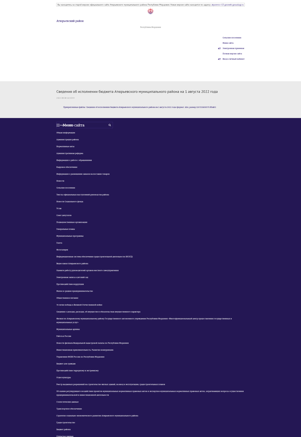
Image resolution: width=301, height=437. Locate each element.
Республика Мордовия (150, 27)
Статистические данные (67, 402)
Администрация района (67, 140)
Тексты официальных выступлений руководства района (82, 195)
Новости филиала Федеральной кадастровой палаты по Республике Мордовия (92, 343)
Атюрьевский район (70, 21)
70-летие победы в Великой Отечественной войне (79, 305)
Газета (59, 243)
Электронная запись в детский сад (72, 277)
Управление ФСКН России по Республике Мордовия (80, 357)
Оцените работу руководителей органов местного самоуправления (87, 270)
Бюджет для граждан (66, 364)
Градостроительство (65, 423)
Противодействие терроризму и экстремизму (77, 371)
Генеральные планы (65, 229)
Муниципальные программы (70, 236)
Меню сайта (228, 43)
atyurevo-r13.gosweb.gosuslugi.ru (227, 4)
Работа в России (63, 336)
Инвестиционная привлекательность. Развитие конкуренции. (85, 350)
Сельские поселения (232, 38)
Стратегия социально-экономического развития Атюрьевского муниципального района (97, 416)
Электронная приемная (233, 48)
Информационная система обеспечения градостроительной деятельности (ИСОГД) (94, 257)
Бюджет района (63, 429)
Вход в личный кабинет (234, 59)
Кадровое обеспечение (66, 167)
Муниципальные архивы (68, 329)
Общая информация (65, 133)
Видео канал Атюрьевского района (72, 263)
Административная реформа (69, 153)
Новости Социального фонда (69, 202)
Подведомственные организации (71, 222)
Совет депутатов (63, 215)
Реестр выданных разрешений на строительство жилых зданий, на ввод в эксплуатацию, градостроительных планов (110, 384)
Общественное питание (67, 298)
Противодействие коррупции (70, 284)
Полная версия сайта (232, 54)
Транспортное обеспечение (69, 409)
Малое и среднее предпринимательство (74, 291)
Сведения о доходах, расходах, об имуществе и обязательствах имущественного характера (98, 312)
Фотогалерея (62, 250)
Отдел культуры (63, 377)
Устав (58, 208)
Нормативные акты (65, 146)
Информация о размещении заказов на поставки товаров (83, 174)
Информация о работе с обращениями (74, 160)
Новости (60, 181)
